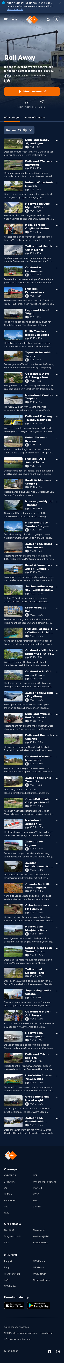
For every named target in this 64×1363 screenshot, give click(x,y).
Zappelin (8, 1261)
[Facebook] (50, 1352)
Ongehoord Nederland (44, 1182)
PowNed (37, 1188)
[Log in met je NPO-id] (56, 20)
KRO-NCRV (10, 1200)
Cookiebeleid (46, 1333)
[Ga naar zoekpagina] (48, 20)
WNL (35, 1200)
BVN (6, 1280)
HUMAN (8, 1194)
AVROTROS (10, 1175)
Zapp (7, 1267)
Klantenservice (40, 1243)
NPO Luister (10, 1286)
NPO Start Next (12, 1274)
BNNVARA (9, 1182)
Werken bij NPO (41, 1236)
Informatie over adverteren (17, 1339)
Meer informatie (15, 9)
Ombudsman (39, 1274)
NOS (6, 1213)
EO (5, 1188)
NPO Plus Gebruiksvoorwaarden (20, 1333)
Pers (6, 1243)
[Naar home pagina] (32, 20)
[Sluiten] (60, 3)
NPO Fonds (38, 1267)
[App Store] (14, 1305)
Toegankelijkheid (12, 1236)
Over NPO (9, 1230)
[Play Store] (38, 1305)
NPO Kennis (39, 1261)
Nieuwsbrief (39, 1230)
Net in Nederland (41, 1280)
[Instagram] (58, 1352)
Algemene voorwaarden (16, 1327)
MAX (6, 1207)
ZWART (37, 1207)
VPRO (36, 1194)
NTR (35, 1175)
